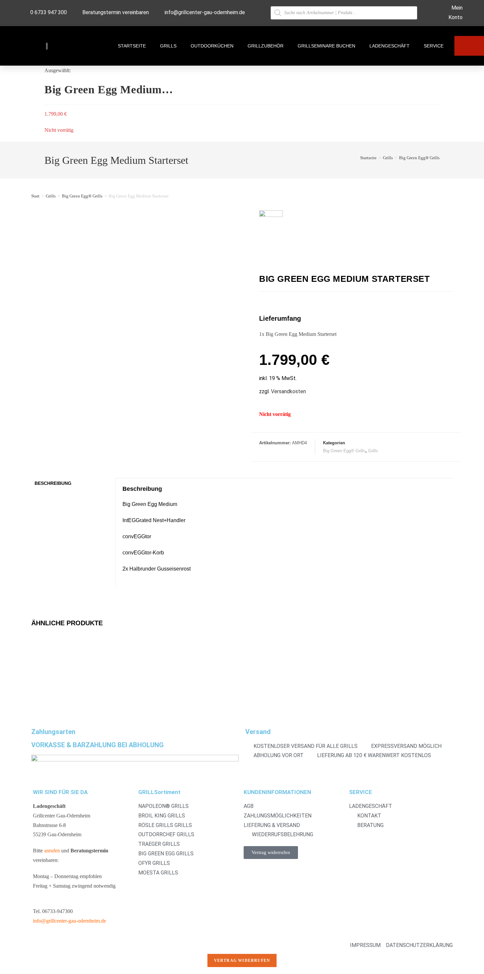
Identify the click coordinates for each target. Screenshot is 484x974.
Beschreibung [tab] (53, 483)
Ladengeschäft (389, 45)
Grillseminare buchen (326, 45)
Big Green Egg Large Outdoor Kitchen (283, 671)
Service (434, 45)
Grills (168, 45)
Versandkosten (288, 391)
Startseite (132, 45)
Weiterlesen (49, 699)
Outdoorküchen (212, 45)
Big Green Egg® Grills (419, 157)
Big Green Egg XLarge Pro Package (173, 671)
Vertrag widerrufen (242, 960)
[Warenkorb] (469, 46)
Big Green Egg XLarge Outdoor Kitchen (71, 671)
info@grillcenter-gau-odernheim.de (69, 921)
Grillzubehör (265, 45)
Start (35, 195)
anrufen (52, 850)
